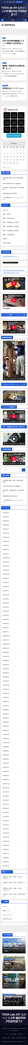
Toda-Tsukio (18, 48)
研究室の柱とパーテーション (13, 88)
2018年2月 (6, 775)
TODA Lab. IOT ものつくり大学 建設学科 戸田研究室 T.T (14, 11)
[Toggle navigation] (13, 20)
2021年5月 (6, 615)
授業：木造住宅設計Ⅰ (9, 218)
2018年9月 (6, 747)
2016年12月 (6, 833)
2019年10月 (6, 693)
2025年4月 (6, 545)
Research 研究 (12, 1041)
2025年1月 (6, 554)
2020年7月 (6, 656)
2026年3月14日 (9, 1001)
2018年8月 (6, 751)
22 (14, 160)
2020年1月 (6, 681)
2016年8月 (6, 849)
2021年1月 (6, 632)
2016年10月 (6, 841)
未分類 (4, 38)
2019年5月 (6, 714)
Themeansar (15, 1030)
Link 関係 (13, 1037)
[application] (14, 327)
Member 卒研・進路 (21, 1037)
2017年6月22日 (8, 48)
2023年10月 (6, 574)
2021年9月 (6, 599)
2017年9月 (6, 796)
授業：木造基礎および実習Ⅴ (11, 230)
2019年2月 (6, 726)
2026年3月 (6, 521)
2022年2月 (6, 586)
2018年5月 (6, 763)
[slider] (13, 378)
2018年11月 (6, 738)
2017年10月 (6, 792)
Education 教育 (6, 1037)
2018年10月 (6, 742)
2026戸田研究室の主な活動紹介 (12, 183)
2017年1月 (6, 829)
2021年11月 (6, 595)
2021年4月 (6, 619)
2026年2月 (6, 525)
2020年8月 (6, 652)
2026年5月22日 (9, 966)
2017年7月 (6, 804)
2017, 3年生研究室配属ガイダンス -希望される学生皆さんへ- (13, 43)
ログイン (5, 906)
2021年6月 (6, 611)
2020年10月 (6, 644)
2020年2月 (6, 677)
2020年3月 (6, 673)
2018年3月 (6, 771)
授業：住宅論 (6, 214)
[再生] (5, 332)
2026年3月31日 (9, 983)
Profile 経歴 (4, 1041)
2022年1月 (6, 590)
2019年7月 (6, 705)
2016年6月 (6, 857)
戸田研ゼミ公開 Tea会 (9, 876)
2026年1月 (6, 529)
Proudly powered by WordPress (10, 1028)
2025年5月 (6, 541)
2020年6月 (6, 660)
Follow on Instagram (14, 135)
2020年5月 (6, 664)
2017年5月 (6, 812)
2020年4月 (6, 669)
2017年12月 (6, 784)
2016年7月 (6, 853)
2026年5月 (6, 517)
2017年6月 (6, 808)
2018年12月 (6, 734)
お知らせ (4, 63)
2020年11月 (6, 640)
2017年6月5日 (7, 71)
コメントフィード (8, 914)
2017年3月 (6, 820)
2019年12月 (6, 685)
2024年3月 (6, 566)
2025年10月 (6, 537)
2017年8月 (6, 800)
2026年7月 (6, 512)
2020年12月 (6, 636)
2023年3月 (6, 578)
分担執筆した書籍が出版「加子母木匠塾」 (14, 980)
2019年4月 (6, 718)
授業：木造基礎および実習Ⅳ (11, 226)
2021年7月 (6, 607)
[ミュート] (20, 332)
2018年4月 (6, 767)
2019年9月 (6, 697)
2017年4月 (6, 816)
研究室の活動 (5, 85)
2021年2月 (6, 627)
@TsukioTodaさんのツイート (11, 256)
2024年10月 (6, 558)
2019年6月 (6, 710)
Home (6, 1034)
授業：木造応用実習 (8, 234)
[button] (22, 20)
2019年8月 (6, 701)
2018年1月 (6, 779)
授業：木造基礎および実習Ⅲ (11, 222)
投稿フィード (6, 910)
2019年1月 (6, 730)
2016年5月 (6, 862)
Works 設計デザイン (21, 1041)
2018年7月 (6, 755)
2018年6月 (6, 759)
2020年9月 (6, 648)
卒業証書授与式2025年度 (10, 193)
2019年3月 (6, 722)
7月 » (8, 167)
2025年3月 (6, 549)
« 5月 (4, 167)
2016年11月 (6, 837)
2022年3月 (6, 582)
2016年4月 (6, 866)
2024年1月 (6, 570)
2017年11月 (6, 788)
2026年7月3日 (9, 948)
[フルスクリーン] (23, 332)
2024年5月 (6, 562)
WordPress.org (7, 919)
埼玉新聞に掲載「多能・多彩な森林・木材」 (13, 945)
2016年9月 (6, 845)
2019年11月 (6, 689)
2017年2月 (6, 825)
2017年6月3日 (7, 91)
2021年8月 (6, 603)
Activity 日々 (20, 1034)
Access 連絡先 (12, 1034)
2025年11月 (6, 533)
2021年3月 (6, 623)
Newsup (24, 1028)
